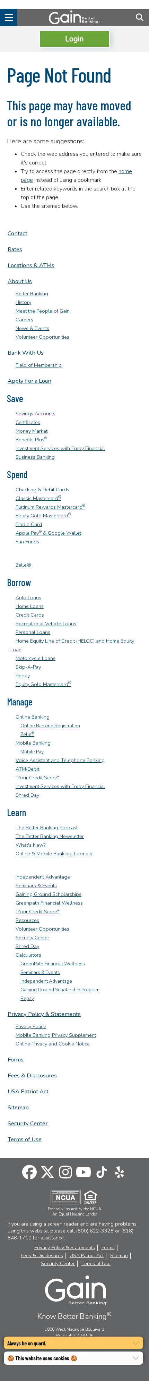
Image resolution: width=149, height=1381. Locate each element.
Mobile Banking (33, 742)
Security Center (32, 937)
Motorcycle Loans (35, 658)
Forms (16, 1060)
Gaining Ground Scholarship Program (59, 989)
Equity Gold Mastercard (43, 515)
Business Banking (35, 457)
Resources (27, 920)
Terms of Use (25, 1139)
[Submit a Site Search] (139, 17)
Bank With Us (26, 353)
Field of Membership (39, 365)
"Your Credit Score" (37, 777)
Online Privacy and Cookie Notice (53, 1043)
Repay (23, 675)
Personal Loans (33, 632)
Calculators (28, 954)
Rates (15, 249)
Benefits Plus (31, 439)
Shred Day (27, 794)
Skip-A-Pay (28, 666)
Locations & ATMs (31, 265)
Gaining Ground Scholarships (48, 894)
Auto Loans (28, 597)
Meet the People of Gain (43, 310)
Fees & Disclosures (32, 1075)
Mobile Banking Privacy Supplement (56, 1035)
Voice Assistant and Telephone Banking (60, 760)
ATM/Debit (27, 768)
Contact (17, 233)
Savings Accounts (35, 413)
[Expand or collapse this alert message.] (136, 1343)
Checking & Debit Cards (42, 489)
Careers (24, 319)
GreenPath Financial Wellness (52, 963)
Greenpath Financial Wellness (49, 902)
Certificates (28, 422)
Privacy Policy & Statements (44, 1014)
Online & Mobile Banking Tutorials (54, 853)
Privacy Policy (31, 1026)
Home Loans (30, 606)
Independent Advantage (43, 876)
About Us (20, 281)
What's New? (30, 844)
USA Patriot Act (28, 1091)
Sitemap (18, 1107)
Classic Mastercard (38, 498)
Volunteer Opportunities (42, 336)
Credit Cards (30, 614)
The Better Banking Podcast (47, 827)
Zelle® (23, 564)
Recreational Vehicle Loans (46, 623)
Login (74, 38)
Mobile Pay (32, 751)
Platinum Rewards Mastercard (50, 506)
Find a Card (29, 524)
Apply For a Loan (29, 381)
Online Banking (33, 716)
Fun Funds (27, 541)
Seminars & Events (36, 885)
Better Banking (32, 293)
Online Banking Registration (50, 725)
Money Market (31, 430)
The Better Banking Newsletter (50, 836)
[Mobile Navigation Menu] (8, 17)
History (23, 302)
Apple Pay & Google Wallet (48, 532)
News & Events (32, 328)
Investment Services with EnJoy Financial (60, 448)
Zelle (27, 734)
